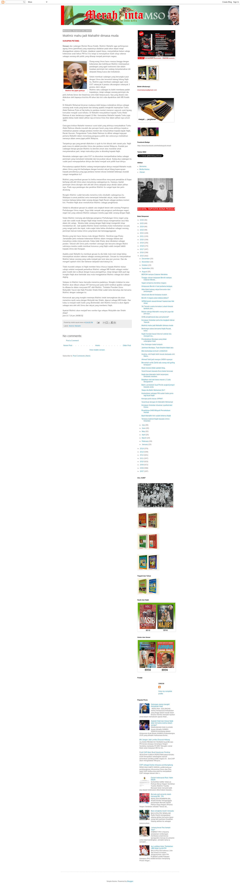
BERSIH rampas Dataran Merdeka (155, 274)
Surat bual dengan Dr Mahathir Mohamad (157, 402)
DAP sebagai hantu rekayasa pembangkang (156, 765)
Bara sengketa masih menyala (162, 811)
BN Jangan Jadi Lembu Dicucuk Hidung (154, 740)
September (146, 268)
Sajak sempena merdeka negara (154, 283)
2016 (142, 252)
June (144, 428)
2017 (142, 249)
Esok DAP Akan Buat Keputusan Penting (154, 752)
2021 (142, 236)
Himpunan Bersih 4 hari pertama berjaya (157, 286)
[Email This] (104, 322)
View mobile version (97, 350)
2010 (142, 462)
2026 (142, 220)
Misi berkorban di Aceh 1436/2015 (154, 351)
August (145, 272)
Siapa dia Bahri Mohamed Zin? (153, 390)
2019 (142, 243)
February (145, 441)
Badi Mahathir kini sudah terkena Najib (156, 416)
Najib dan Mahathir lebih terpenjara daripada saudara (155, 375)
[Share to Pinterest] (114, 322)
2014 (142, 448)
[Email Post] (98, 322)
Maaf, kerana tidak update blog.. (154, 368)
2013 (142, 452)
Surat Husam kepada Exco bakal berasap (157, 371)
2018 (142, 246)
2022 (142, 233)
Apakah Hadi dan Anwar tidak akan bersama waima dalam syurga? (162, 723)
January (145, 444)
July (143, 425)
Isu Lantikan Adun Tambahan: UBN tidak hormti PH (162, 847)
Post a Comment (72, 341)
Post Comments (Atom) (81, 356)
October (145, 265)
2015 (142, 256)
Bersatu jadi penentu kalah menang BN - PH (161, 795)
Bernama (142, 166)
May (143, 431)
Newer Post (67, 345)
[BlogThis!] (106, 322)
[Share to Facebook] (112, 322)
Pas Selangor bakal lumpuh (152, 344)
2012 (142, 455)
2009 (142, 465)
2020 (142, 240)
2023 (142, 230)
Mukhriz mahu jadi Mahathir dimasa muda (157, 325)
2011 (142, 458)
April (144, 435)
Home (97, 345)
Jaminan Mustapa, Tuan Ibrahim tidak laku (157, 348)
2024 (142, 227)
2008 (142, 468)
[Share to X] (109, 322)
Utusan (142, 172)
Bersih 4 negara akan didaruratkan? (155, 298)
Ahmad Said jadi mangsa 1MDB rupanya (157, 359)
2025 (142, 223)
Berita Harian (144, 169)
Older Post (127, 345)
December (146, 259)
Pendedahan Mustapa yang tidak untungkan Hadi (154, 340)
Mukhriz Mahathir (75, 326)
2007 (142, 471)
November (146, 262)
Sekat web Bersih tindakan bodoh (154, 295)
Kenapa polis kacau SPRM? (152, 399)
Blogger (130, 881)
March (144, 438)
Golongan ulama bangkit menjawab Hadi (160, 705)
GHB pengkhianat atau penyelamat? (155, 317)
